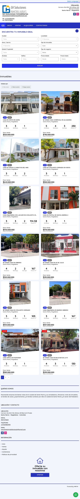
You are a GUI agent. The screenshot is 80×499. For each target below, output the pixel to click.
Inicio (9, 25)
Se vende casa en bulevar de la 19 (55, 358)
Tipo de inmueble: (46, 42)
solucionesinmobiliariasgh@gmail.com (14, 16)
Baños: (23, 56)
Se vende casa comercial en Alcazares (57, 120)
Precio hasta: (64, 56)
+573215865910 (9, 19)
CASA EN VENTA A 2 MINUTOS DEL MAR (15, 167)
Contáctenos (41, 25)
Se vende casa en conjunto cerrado (16, 310)
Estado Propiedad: (7, 49)
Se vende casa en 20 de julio (53, 262)
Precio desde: (45, 56)
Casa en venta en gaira (11, 120)
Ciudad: (4, 36)
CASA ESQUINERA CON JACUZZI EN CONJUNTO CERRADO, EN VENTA (20, 215)
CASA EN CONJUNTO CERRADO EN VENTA (56, 167)
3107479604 (9, 20)
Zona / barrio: (6, 42)
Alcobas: (4, 56)
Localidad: (44, 36)
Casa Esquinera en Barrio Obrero (55, 310)
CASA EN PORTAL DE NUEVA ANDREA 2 (55, 215)
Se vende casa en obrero (12, 262)
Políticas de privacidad (9, 454)
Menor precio (16, 87)
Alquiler (4, 449)
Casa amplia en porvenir (12, 358)
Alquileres (28, 25)
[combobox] (20, 39)
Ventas (18, 25)
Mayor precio (26, 87)
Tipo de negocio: (46, 49)
